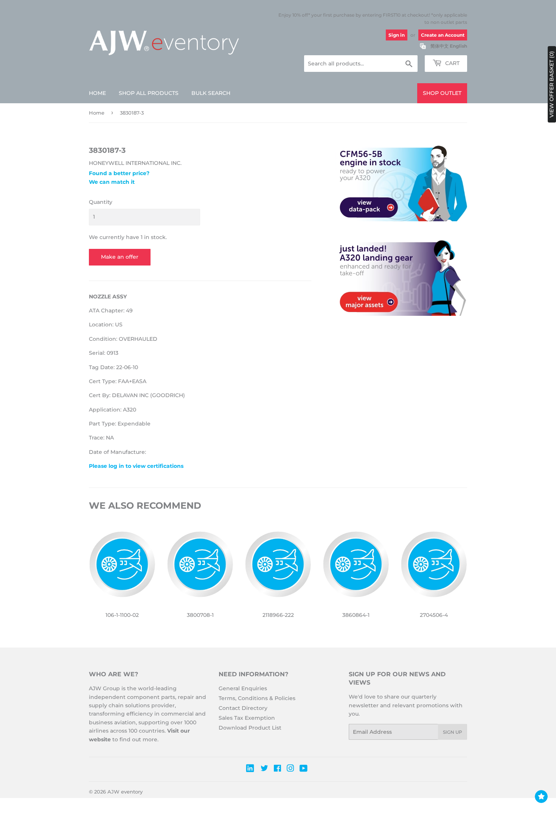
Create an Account (442, 35)
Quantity (100, 202)
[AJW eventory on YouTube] (304, 769)
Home (97, 93)
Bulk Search (210, 93)
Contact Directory (243, 708)
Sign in (396, 35)
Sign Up (452, 732)
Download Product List (250, 727)
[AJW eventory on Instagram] (290, 769)
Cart (452, 63)
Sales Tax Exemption (247, 717)
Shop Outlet (442, 93)
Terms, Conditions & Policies (257, 698)
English (458, 46)
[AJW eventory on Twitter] (264, 769)
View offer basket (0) (551, 84)
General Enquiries (243, 688)
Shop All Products (149, 93)
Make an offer (119, 256)
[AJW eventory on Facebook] (277, 769)
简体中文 (439, 46)
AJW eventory (125, 792)
